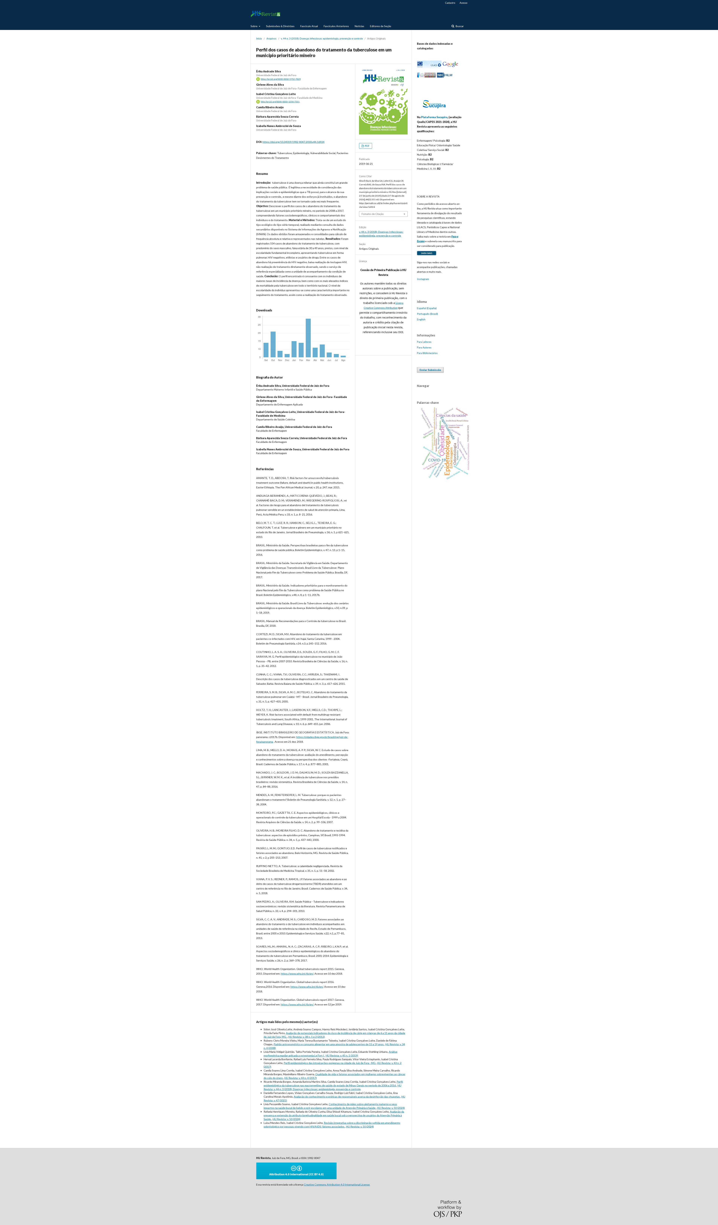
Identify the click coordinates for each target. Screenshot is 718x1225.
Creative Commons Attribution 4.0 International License (337, 1184)
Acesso (463, 2)
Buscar (459, 26)
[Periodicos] (426, 76)
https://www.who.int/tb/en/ (297, 973)
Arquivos (271, 38)
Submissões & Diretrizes (280, 26)
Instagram (423, 279)
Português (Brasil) (427, 313)
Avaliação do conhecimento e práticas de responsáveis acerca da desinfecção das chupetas (347, 1096)
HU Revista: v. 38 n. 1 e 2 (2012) (306, 1036)
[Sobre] (426, 255)
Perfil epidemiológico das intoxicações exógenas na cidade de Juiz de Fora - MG (330, 1063)
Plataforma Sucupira (434, 117)
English (421, 319)
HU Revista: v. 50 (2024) (391, 1107)
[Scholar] (450, 67)
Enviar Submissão (430, 369)
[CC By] (296, 1178)
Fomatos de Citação (373, 213)
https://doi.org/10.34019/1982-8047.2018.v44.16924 (293, 141)
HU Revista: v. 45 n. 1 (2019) (342, 1055)
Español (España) (427, 308)
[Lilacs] (429, 67)
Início (259, 38)
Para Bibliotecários (427, 353)
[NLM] (444, 76)
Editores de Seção (380, 26)
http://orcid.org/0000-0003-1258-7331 (280, 101)
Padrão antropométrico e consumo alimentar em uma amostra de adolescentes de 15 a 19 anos (329, 1044)
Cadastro (450, 2)
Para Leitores (424, 341)
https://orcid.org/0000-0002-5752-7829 (281, 79)
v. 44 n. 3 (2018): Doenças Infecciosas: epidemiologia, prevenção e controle (322, 38)
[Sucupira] (434, 109)
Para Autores (424, 347)
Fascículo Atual (309, 26)
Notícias (359, 26)
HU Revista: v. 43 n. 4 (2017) (300, 1077)
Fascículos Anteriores (336, 26)
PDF (366, 145)
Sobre (254, 26)
